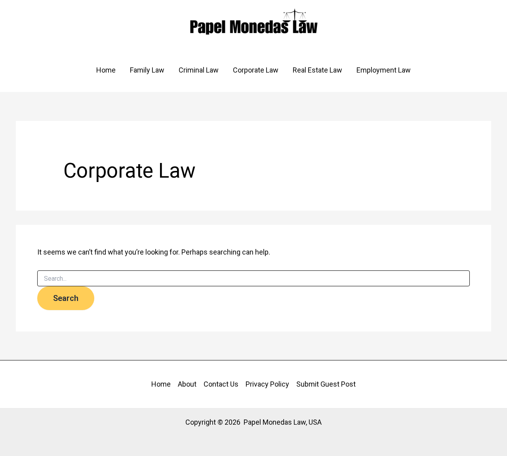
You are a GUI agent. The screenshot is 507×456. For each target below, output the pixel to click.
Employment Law (383, 70)
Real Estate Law (317, 70)
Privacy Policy (267, 384)
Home (106, 70)
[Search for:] (253, 279)
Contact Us (221, 384)
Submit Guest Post (326, 384)
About (187, 384)
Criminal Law (199, 70)
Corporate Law (255, 70)
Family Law (147, 70)
